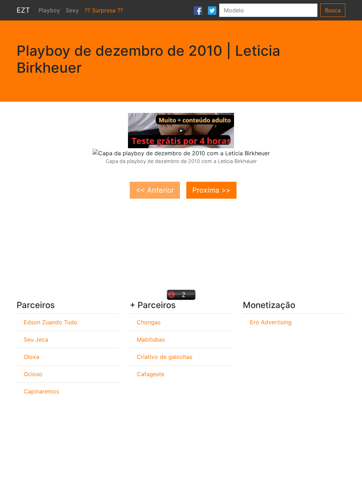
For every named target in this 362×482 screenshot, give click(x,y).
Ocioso (33, 374)
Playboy (49, 10)
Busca (333, 10)
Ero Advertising (271, 322)
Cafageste (150, 374)
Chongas (148, 322)
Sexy (72, 10)
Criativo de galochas (164, 356)
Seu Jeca (36, 339)
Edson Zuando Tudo (50, 322)
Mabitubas (151, 339)
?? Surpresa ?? (103, 10)
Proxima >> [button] (211, 190)
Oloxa (31, 356)
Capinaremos (41, 391)
